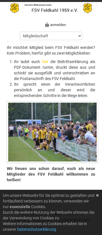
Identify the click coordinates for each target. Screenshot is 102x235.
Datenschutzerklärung (36, 229)
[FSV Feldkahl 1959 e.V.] (51, 7)
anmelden (58, 25)
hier (45, 61)
